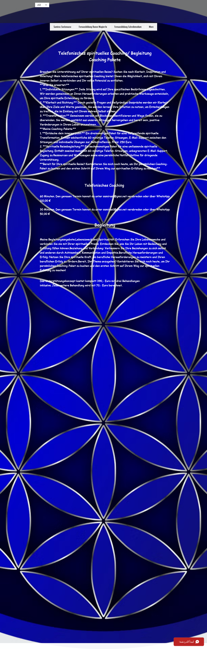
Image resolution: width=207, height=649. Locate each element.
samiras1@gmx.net (115, 196)
